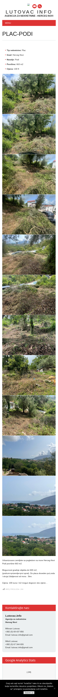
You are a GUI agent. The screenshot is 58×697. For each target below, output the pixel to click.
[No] (54, 688)
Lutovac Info (29, 12)
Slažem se (29, 693)
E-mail (35, 6)
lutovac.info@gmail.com (22, 635)
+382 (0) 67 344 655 (14, 644)
